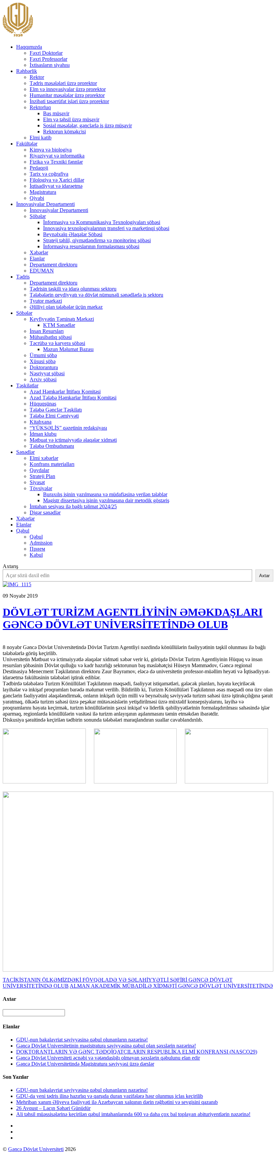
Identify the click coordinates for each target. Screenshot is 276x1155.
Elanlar (37, 258)
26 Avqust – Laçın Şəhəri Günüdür (53, 1108)
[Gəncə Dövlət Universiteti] (18, 35)
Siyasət (37, 482)
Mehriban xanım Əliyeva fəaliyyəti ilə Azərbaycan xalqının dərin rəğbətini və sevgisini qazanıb (117, 1102)
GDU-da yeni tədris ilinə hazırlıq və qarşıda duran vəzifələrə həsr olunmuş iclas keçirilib (109, 1096)
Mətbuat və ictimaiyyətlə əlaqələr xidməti (73, 440)
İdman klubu (43, 434)
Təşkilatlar (27, 385)
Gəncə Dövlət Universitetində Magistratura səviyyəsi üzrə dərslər (85, 1064)
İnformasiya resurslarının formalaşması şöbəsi (91, 246)
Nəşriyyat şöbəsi (47, 373)
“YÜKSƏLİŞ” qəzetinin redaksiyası (68, 428)
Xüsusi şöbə (43, 361)
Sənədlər (25, 452)
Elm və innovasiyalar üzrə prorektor (68, 89)
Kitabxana (40, 422)
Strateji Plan (42, 476)
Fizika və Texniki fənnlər (56, 162)
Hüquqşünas (43, 404)
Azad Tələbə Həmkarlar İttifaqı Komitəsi (73, 397)
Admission (41, 543)
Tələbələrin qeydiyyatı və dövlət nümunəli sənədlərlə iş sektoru (96, 295)
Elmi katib (40, 137)
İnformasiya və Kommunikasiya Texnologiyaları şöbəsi (101, 222)
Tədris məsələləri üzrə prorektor (63, 83)
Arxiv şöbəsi (43, 379)
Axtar (264, 575)
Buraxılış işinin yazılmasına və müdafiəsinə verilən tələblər (105, 494)
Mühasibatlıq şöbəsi (51, 337)
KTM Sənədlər (59, 325)
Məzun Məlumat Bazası (68, 349)
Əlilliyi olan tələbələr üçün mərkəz (66, 307)
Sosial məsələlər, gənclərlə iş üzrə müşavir (87, 125)
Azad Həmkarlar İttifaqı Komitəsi (65, 391)
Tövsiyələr (41, 488)
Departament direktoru (53, 264)
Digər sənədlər (45, 512)
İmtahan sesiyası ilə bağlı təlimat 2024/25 (73, 506)
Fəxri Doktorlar (46, 53)
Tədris (23, 277)
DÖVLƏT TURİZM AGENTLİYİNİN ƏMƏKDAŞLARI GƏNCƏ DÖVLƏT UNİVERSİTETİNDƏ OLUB (133, 618)
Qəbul (22, 530)
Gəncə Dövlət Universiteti (36, 1149)
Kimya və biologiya (51, 150)
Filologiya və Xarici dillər (57, 180)
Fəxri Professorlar (48, 59)
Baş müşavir (56, 113)
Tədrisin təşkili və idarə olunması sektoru (73, 289)
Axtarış (10, 566)
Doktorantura (44, 367)
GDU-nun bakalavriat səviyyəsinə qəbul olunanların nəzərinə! (82, 1039)
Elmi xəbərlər (44, 458)
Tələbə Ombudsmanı (52, 446)
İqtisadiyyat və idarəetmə (56, 186)
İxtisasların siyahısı (50, 65)
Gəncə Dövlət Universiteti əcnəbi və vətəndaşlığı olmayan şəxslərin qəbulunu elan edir (108, 1058)
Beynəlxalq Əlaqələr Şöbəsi (72, 234)
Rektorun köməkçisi (64, 131)
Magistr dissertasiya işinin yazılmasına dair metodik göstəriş (106, 500)
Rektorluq (40, 107)
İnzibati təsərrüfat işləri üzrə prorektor (69, 101)
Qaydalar (39, 470)
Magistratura (43, 192)
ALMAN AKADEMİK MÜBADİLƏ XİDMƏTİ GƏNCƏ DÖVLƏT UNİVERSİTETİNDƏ (171, 986)
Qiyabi (37, 198)
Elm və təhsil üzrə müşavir (71, 119)
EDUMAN (42, 270)
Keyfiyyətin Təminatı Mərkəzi (62, 319)
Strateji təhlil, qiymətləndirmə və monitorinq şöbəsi (97, 240)
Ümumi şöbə (43, 355)
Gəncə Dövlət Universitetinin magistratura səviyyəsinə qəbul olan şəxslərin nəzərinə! (106, 1046)
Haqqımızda (29, 47)
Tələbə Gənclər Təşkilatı (56, 410)
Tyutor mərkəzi (46, 301)
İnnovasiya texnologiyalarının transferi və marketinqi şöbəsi (106, 228)
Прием (37, 549)
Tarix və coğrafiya (49, 174)
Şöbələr (38, 216)
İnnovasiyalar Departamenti (45, 204)
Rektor (37, 77)
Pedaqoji (39, 168)
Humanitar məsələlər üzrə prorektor (67, 95)
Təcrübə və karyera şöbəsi (57, 343)
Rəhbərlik (26, 71)
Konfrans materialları (52, 464)
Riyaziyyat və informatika (57, 156)
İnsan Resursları (47, 331)
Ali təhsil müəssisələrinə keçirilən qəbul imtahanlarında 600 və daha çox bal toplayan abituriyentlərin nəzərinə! (133, 1114)
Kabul (36, 555)
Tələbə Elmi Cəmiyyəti (54, 416)
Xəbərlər (39, 252)
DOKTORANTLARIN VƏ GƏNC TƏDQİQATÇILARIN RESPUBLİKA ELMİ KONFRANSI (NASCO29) (136, 1052)
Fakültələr (26, 143)
